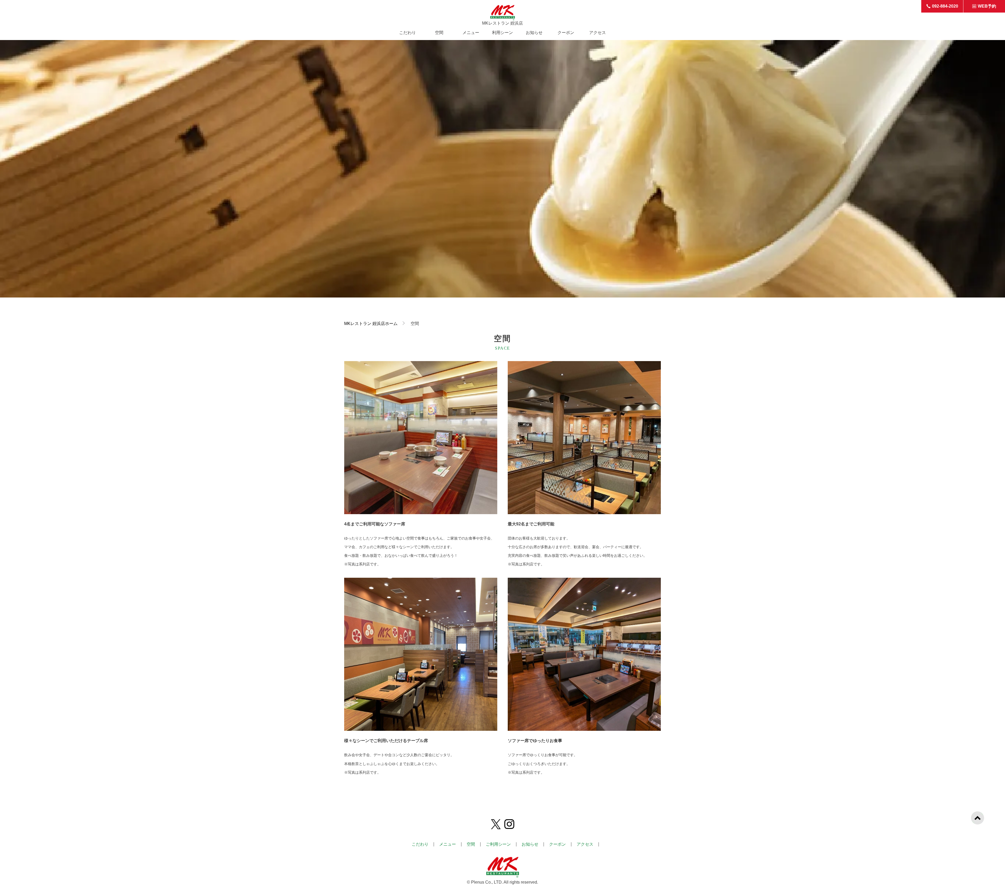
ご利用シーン (498, 844)
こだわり (407, 33)
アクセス (597, 33)
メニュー (470, 33)
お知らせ (534, 33)
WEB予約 (987, 6)
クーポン (565, 33)
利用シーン (502, 33)
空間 (439, 33)
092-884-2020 (945, 6)
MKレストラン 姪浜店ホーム (371, 323)
